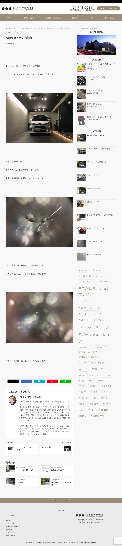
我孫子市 (107, 386)
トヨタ (104, 327)
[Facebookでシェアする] (26, 381)
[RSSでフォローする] (71, 501)
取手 (91, 381)
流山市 (94, 403)
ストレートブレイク (90, 313)
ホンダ (99, 369)
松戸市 (84, 397)
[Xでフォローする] (50, 501)
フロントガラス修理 (88, 357)
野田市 (105, 409)
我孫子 (94, 386)
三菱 (82, 381)
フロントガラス (103, 347)
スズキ (85, 301)
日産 (83, 391)
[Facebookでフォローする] (55, 501)
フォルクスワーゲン (86, 347)
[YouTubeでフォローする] (66, 501)
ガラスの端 (104, 282)
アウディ (100, 276)
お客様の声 (85, 276)
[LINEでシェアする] (65, 381)
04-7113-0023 (82, 7)
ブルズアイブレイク (93, 362)
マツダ (94, 375)
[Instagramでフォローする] (61, 501)
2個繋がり (84, 271)
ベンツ (83, 369)
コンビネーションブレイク (94, 291)
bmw (97, 270)
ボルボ (82, 376)
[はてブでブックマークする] (39, 381)
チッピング (85, 327)
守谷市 (82, 386)
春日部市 (95, 392)
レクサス (108, 375)
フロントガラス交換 (89, 352)
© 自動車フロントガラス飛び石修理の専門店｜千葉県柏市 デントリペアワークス (53, 543)
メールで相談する (108, 8)
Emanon (93, 543)
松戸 (107, 392)
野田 (91, 410)
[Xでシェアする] (13, 381)
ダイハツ (100, 320)
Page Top (61, 510)
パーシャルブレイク (94, 338)
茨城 (81, 410)
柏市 (105, 397)
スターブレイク (90, 307)
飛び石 (83, 416)
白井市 (106, 404)
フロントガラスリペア (15, 32)
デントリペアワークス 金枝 (30, 397)
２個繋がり (98, 415)
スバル (85, 319)
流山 (82, 403)
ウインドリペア (87, 281)
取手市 (101, 381)
